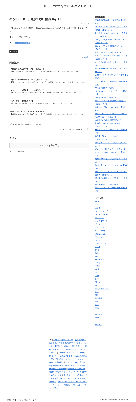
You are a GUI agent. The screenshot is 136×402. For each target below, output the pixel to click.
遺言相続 (98, 314)
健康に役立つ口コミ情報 (75, 366)
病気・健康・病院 (102, 289)
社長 (97, 292)
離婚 (97, 318)
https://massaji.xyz (22, 43)
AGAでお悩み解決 (56, 362)
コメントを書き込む (49, 145)
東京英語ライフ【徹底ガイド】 (107, 185)
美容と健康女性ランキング (67, 372)
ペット (97, 240)
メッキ (97, 247)
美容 (97, 301)
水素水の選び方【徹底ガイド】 (107, 88)
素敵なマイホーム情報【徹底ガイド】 (110, 52)
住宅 (97, 250)
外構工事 (98, 260)
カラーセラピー (101, 215)
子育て (97, 263)
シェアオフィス (101, 221)
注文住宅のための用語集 (73, 375)
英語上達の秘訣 (80, 356)
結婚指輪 (98, 298)
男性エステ (14, 51)
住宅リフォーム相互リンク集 (60, 356)
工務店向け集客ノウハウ (63, 340)
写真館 (97, 256)
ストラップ (99, 227)
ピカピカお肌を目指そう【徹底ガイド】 (111, 149)
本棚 (97, 269)
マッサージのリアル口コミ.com (71, 353)
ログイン (98, 325)
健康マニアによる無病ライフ (64, 349)
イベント (98, 205)
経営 (97, 295)
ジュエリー (99, 224)
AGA (97, 202)
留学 (97, 285)
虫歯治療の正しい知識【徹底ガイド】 (110, 98)
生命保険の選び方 (66, 343)
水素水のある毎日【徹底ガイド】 (108, 120)
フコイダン (99, 237)
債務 (97, 253)
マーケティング (101, 243)
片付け (97, 279)
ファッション (100, 234)
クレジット (99, 218)
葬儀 (97, 308)
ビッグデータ (100, 231)
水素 (97, 276)
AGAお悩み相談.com (57, 369)
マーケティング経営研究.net (64, 385)
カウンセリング (101, 211)
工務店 (97, 266)
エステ (97, 208)
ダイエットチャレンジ (74, 359)
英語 (97, 305)
